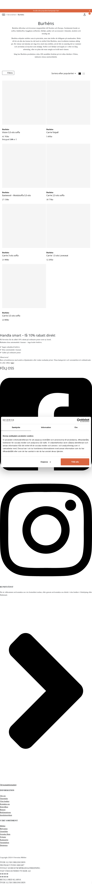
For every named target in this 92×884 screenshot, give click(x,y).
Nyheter (3, 837)
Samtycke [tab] (16, 427)
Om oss (3, 796)
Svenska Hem (5, 834)
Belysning (4, 829)
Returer (3, 810)
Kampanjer (4, 840)
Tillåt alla (75, 462)
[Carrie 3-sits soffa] (24, 226)
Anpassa (44, 462)
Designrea (4, 845)
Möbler (2, 826)
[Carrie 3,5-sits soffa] (24, 286)
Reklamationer (5, 812)
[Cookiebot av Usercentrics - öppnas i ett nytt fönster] (78, 420)
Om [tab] (76, 427)
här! (12, 363)
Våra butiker (4, 801)
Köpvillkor (4, 807)
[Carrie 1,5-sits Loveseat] (68, 226)
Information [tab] (46, 427)
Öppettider (4, 799)
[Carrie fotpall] (68, 103)
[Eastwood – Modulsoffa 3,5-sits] (24, 166)
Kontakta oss (5, 804)
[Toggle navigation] (3, 14)
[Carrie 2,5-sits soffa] (68, 166)
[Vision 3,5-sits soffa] (24, 103)
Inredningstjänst (6, 815)
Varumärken (4, 843)
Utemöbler (4, 831)
